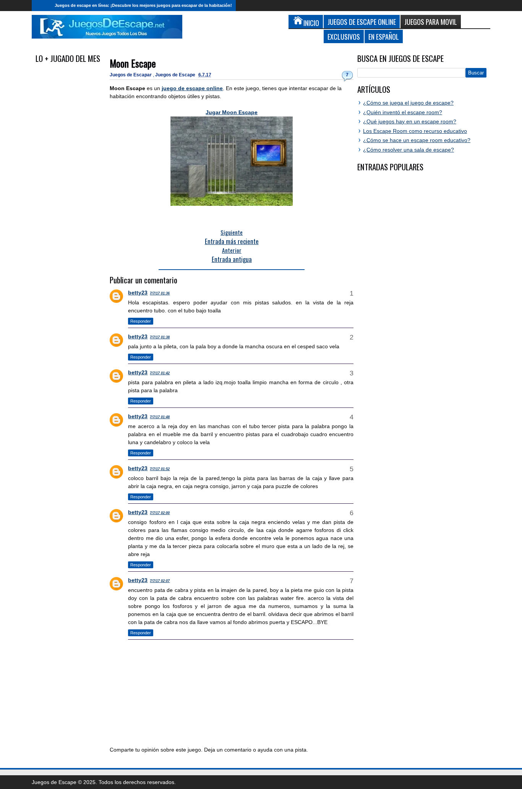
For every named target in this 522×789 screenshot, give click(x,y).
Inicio (41, 5)
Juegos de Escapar (131, 75)
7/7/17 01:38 (160, 337)
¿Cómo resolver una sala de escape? (408, 150)
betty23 (138, 292)
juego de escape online (192, 88)
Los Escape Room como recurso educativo (415, 131)
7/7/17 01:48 (160, 417)
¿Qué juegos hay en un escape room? (409, 121)
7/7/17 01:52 (160, 469)
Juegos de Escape (175, 75)
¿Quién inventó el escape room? (402, 112)
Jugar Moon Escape (232, 112)
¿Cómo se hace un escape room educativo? (416, 140)
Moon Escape (133, 63)
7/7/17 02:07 (160, 581)
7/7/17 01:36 (160, 293)
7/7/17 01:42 (160, 373)
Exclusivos (343, 36)
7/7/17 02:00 (160, 513)
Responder (140, 321)
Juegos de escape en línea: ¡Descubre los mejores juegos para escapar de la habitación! (143, 5)
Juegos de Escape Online (361, 21)
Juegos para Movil (430, 21)
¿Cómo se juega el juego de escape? (408, 103)
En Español (383, 36)
